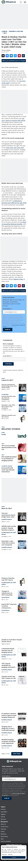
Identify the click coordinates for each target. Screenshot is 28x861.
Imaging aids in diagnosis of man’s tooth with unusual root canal (8, 728)
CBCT (5, 33)
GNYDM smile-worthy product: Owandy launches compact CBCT (9, 528)
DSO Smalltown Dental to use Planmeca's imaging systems (9, 458)
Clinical (4, 31)
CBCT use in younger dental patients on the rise (9, 447)
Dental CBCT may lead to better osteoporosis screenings (9, 606)
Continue (8, 364)
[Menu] (24, 2)
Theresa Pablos (6, 50)
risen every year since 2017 (15, 148)
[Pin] (19, 55)
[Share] (7, 55)
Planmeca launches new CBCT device (9, 416)
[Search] (20, 2)
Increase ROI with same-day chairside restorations (9, 398)
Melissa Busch (7, 519)
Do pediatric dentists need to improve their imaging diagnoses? (9, 715)
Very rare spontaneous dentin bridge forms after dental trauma (9, 386)
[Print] (3, 55)
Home (3, 432)
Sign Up (7, 329)
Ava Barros (6, 597)
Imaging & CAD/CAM (16, 31)
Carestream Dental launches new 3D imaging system (8, 650)
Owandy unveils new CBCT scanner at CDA (9, 677)
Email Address (7, 309)
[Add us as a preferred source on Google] (23, 55)
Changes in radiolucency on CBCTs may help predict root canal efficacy (8, 593)
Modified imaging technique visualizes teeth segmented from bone (8, 741)
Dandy (4, 434)
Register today (18, 279)
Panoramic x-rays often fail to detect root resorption (8, 406)
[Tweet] (15, 55)
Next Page (16, 753)
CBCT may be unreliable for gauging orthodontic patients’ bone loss (9, 665)
